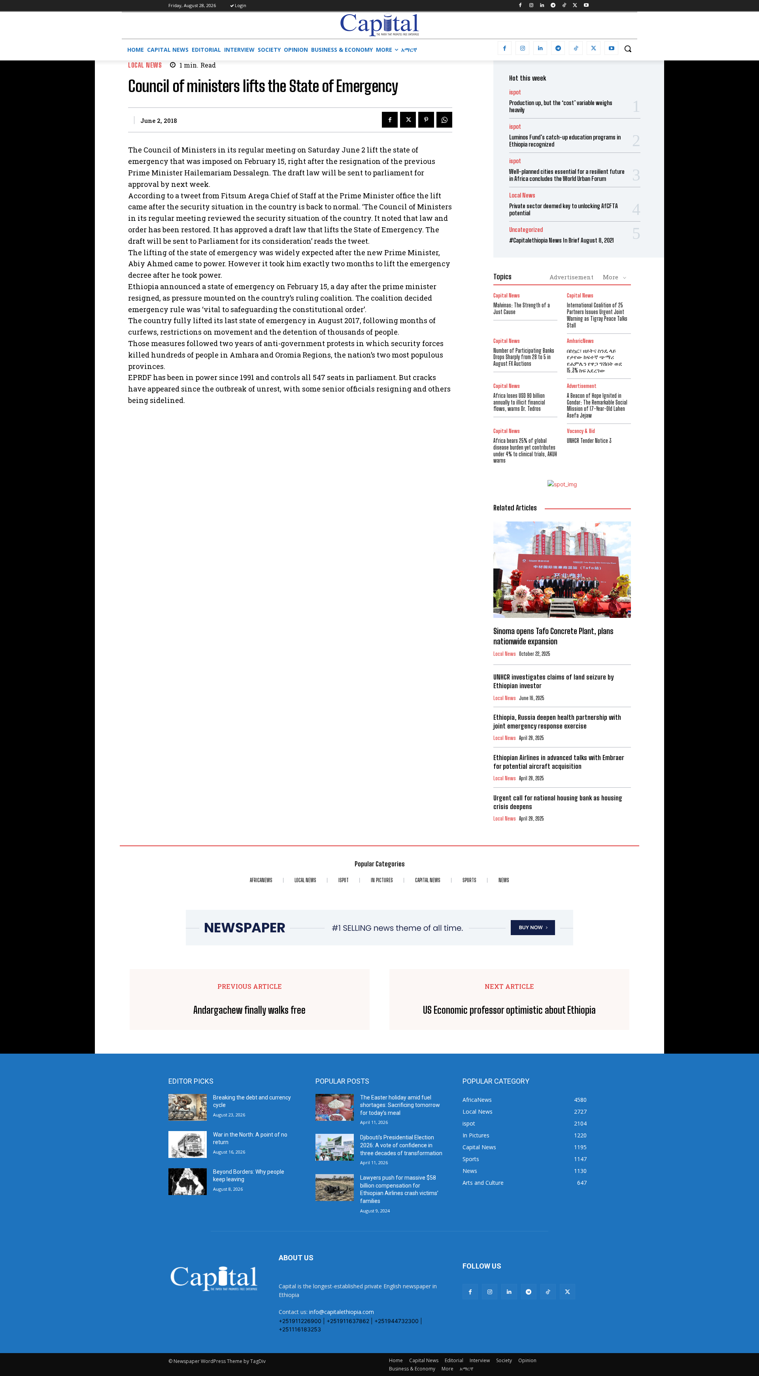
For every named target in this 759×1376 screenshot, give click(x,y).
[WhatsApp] (444, 120)
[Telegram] (553, 5)
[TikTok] (564, 5)
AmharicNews (580, 341)
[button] (627, 48)
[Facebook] (520, 5)
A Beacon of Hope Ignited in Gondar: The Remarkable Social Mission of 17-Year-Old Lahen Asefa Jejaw (597, 405)
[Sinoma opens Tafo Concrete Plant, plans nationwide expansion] (562, 569)
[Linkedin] (542, 5)
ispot (515, 92)
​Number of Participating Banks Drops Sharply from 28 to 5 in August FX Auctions (523, 357)
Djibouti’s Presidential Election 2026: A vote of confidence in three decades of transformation (401, 1145)
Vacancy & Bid (581, 431)
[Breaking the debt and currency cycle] (187, 1107)
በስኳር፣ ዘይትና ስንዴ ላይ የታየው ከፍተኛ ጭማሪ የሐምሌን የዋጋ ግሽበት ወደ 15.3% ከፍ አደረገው (594, 360)
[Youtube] (586, 5)
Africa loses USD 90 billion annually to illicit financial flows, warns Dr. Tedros (519, 402)
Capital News (506, 295)
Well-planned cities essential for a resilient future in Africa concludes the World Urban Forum (567, 175)
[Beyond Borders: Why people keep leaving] (187, 1181)
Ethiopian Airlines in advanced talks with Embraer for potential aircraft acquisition (558, 761)
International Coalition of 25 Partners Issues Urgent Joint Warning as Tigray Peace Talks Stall (597, 315)
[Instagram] (531, 5)
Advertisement (571, 277)
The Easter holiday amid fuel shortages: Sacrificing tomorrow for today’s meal (400, 1105)
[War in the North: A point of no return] (187, 1144)
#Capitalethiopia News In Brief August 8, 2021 (561, 240)
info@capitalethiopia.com (341, 1312)
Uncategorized (526, 230)
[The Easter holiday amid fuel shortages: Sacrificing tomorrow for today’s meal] (334, 1107)
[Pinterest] (426, 120)
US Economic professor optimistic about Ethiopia (509, 1010)
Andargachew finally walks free (249, 1010)
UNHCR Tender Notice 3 (589, 440)
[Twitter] (575, 5)
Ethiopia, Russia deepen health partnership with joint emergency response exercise (557, 721)
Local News (145, 65)
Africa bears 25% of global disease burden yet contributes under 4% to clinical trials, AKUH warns (525, 450)
